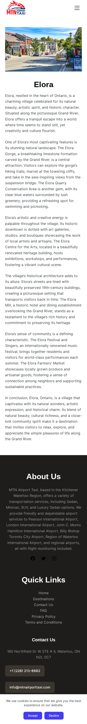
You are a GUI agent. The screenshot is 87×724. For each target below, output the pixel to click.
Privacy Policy (44, 616)
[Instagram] (54, 560)
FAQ (43, 610)
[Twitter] (43, 560)
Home (44, 593)
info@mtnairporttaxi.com (30, 687)
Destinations (43, 599)
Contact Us (43, 604)
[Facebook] (32, 560)
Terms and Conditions (43, 622)
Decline (54, 715)
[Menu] (77, 7)
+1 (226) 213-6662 (25, 671)
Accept (33, 715)
